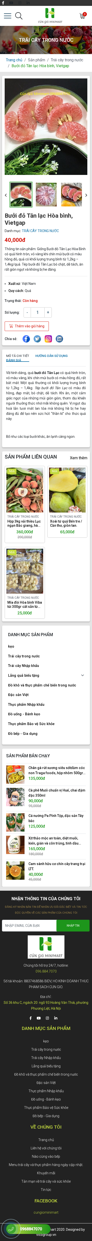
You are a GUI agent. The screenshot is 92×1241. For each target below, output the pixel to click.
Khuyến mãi (46, 1173)
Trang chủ (14, 60)
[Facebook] (3, 3)
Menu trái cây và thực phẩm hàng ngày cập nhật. (46, 1165)
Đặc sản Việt (18, 695)
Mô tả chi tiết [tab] (17, 356)
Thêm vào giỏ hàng (29, 326)
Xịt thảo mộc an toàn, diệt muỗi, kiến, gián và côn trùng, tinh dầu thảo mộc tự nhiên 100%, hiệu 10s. (55, 841)
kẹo (11, 646)
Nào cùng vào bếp (46, 1156)
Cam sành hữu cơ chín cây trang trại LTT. (56, 866)
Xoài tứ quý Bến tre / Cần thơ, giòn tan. (66, 523)
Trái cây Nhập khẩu (23, 666)
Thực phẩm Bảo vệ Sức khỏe (31, 724)
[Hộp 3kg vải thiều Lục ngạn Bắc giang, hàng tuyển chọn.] (19, 490)
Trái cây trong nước (67, 60)
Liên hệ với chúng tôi (46, 1148)
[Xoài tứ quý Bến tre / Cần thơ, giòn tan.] (61, 490)
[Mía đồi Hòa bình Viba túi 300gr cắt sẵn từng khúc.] (19, 571)
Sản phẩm (36, 60)
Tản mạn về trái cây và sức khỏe (46, 1181)
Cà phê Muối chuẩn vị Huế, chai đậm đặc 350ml (56, 792)
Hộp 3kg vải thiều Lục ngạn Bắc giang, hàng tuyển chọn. (24, 523)
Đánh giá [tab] (13, 360)
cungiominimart (46, 1212)
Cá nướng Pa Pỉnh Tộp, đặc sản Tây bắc (55, 818)
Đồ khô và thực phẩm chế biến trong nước (42, 685)
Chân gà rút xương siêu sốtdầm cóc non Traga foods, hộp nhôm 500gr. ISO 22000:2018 (56, 771)
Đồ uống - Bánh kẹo (24, 714)
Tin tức (46, 1190)
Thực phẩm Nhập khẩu (26, 705)
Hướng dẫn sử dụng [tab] (51, 356)
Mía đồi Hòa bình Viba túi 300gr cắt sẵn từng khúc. (24, 604)
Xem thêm (78, 458)
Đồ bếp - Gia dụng (23, 734)
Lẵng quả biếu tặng (23, 676)
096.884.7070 (46, 971)
